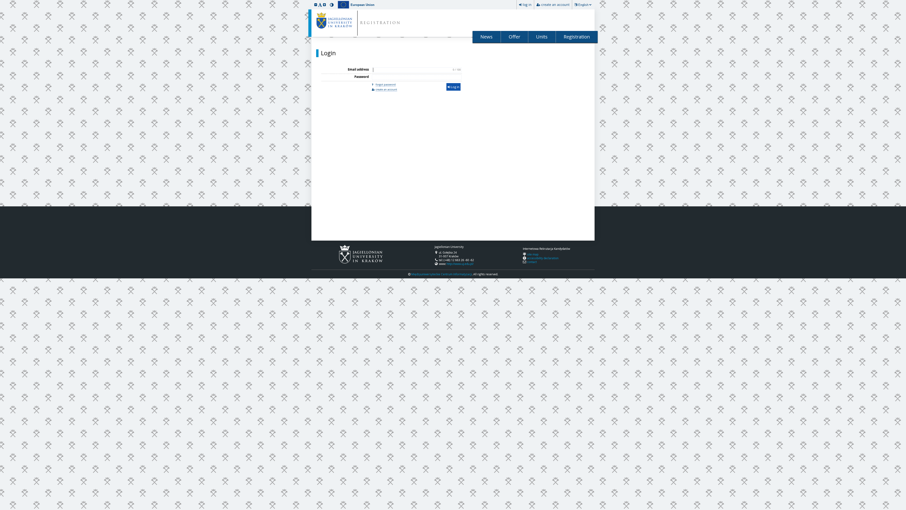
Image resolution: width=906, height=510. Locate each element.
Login (328, 53)
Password (361, 77)
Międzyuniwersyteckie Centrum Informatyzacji (441, 274)
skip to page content (1, 1)
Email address (358, 69)
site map (532, 254)
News (486, 37)
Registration (577, 37)
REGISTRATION (380, 23)
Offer (514, 37)
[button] (315, 4)
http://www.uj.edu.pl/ (460, 264)
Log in (454, 87)
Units (542, 37)
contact (532, 262)
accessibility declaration (542, 258)
